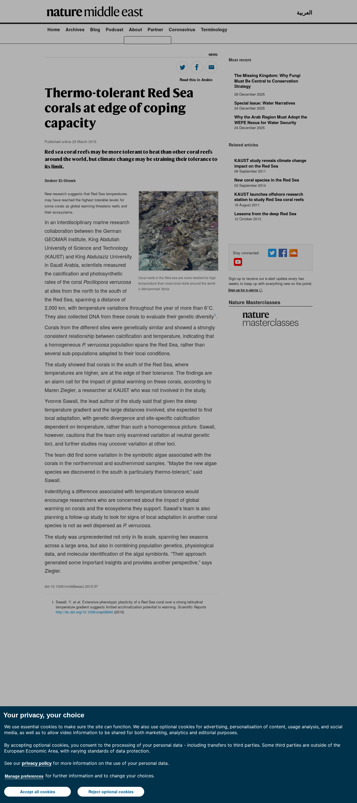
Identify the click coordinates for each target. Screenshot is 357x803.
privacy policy (37, 763)
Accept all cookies (37, 791)
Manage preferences (24, 776)
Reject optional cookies (111, 791)
